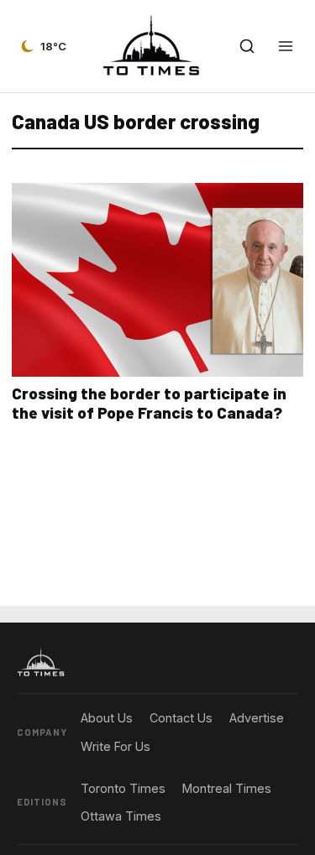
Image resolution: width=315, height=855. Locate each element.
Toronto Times (123, 788)
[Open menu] (285, 46)
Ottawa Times (121, 816)
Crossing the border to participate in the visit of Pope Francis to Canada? (149, 402)
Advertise (256, 718)
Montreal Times (226, 788)
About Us (107, 718)
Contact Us (181, 718)
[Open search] (247, 46)
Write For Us (115, 746)
